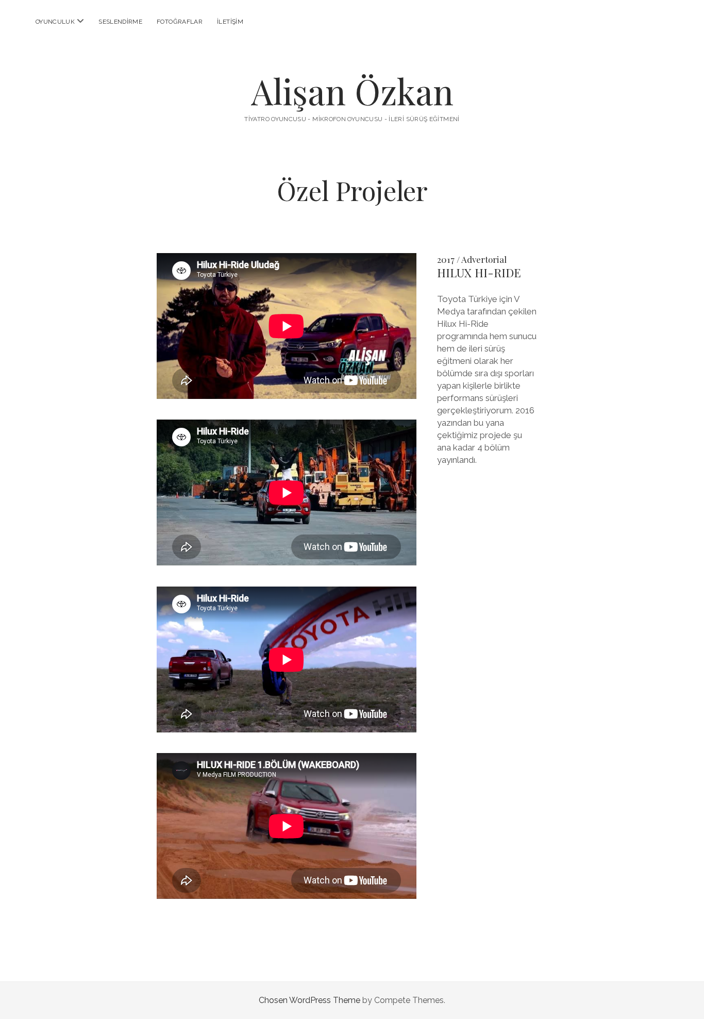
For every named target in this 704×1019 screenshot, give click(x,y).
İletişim (230, 21)
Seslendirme (120, 21)
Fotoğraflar (180, 21)
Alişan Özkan (352, 91)
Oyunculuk (55, 21)
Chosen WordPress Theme (309, 1000)
